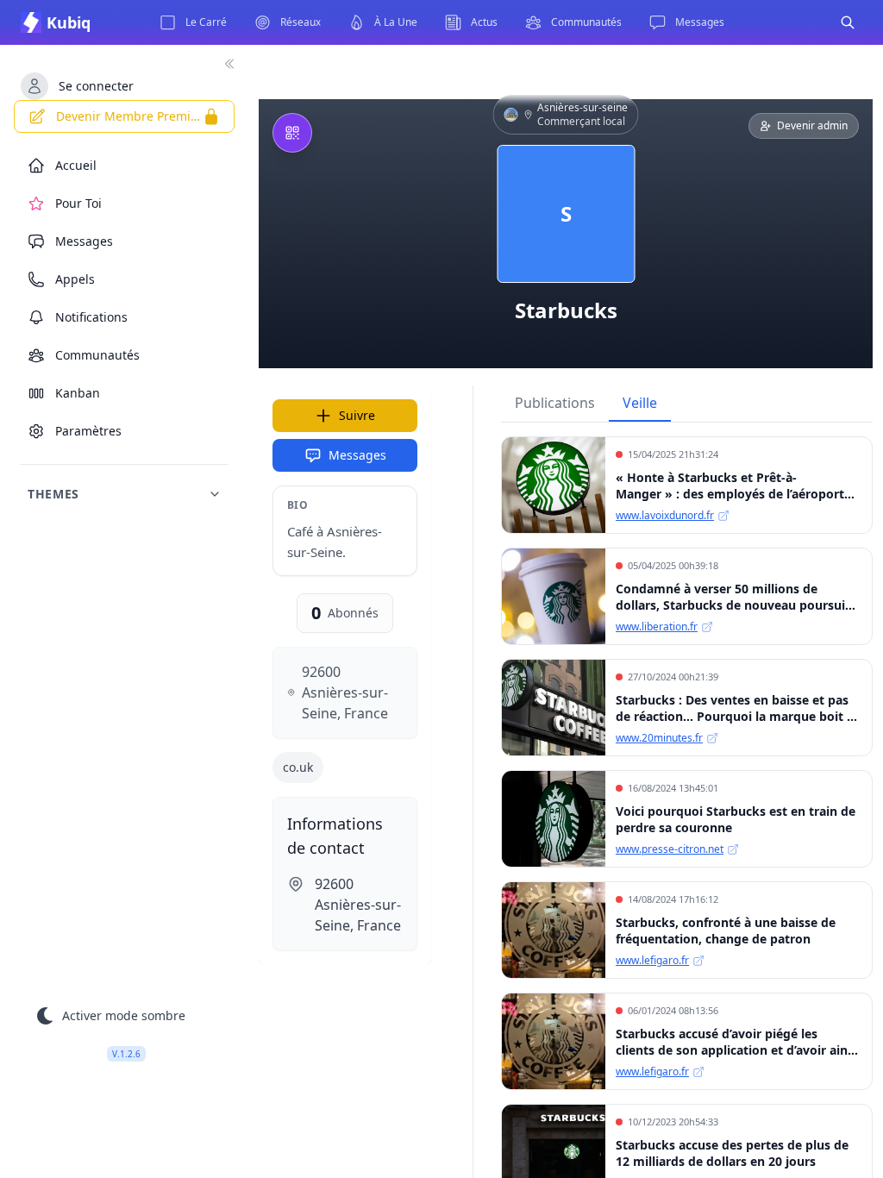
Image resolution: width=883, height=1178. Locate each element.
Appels (75, 279)
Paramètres (88, 431)
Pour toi (78, 203)
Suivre (357, 415)
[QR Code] (292, 133)
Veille (640, 402)
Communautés (97, 355)
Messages (357, 455)
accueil (76, 165)
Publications (555, 402)
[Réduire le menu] (229, 64)
